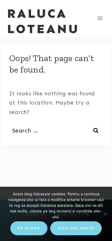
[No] (105, 214)
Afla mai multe (75, 228)
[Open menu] (99, 18)
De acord (29, 228)
